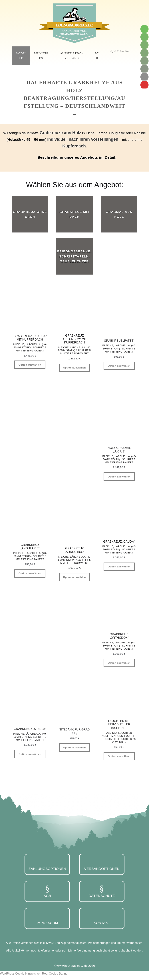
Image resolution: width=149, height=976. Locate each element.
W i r (97, 56)
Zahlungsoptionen (47, 869)
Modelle (21, 56)
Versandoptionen (102, 869)
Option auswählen (30, 364)
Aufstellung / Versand (71, 56)
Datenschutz (102, 896)
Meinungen (41, 56)
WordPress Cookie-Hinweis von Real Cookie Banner (34, 973)
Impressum (47, 923)
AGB (47, 896)
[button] (74, 157)
